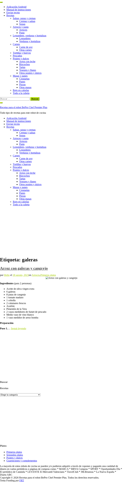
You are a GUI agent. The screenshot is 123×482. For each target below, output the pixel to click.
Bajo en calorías (21, 90)
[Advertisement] (61, 231)
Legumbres (25, 38)
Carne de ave (26, 47)
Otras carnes (25, 50)
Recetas (10, 15)
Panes (22, 81)
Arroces (23, 29)
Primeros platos (48, 275)
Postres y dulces (21, 58)
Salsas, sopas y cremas (24, 18)
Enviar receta (13, 12)
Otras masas (25, 87)
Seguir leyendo (18, 328)
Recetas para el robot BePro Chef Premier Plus (23, 107)
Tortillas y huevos (22, 52)
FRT (21, 480)
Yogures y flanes (27, 70)
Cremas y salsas (27, 21)
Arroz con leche (27, 61)
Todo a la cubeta (21, 93)
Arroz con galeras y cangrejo (24, 268)
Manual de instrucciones (18, 9)
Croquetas (24, 78)
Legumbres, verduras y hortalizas (29, 35)
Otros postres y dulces (30, 73)
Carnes (16, 44)
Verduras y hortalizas (29, 41)
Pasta (22, 32)
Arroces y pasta (21, 27)
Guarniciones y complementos (21, 460)
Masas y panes (20, 75)
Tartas (22, 67)
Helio (7, 275)
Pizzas (22, 84)
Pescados (17, 55)
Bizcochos (24, 64)
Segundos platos (14, 455)
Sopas (22, 24)
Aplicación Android (16, 6)
